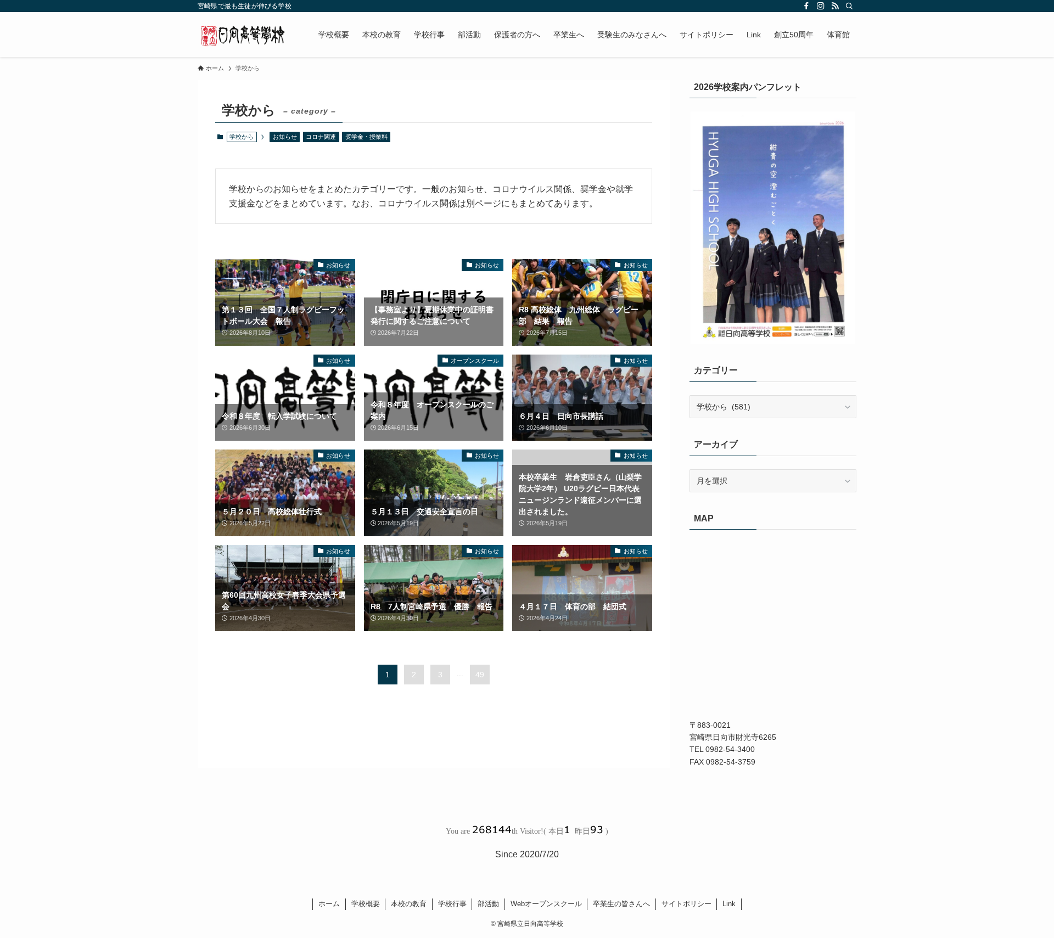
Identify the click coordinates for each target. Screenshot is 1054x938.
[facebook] (806, 6)
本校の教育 (409, 904)
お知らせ (285, 136)
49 (479, 674)
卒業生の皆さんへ (621, 904)
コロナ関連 (321, 136)
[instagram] (821, 6)
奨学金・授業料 (366, 136)
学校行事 (452, 904)
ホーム (329, 904)
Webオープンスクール (546, 904)
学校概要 (365, 904)
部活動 (488, 904)
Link (729, 904)
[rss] (835, 6)
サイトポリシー (686, 904)
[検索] (849, 6)
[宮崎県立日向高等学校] (244, 34)
